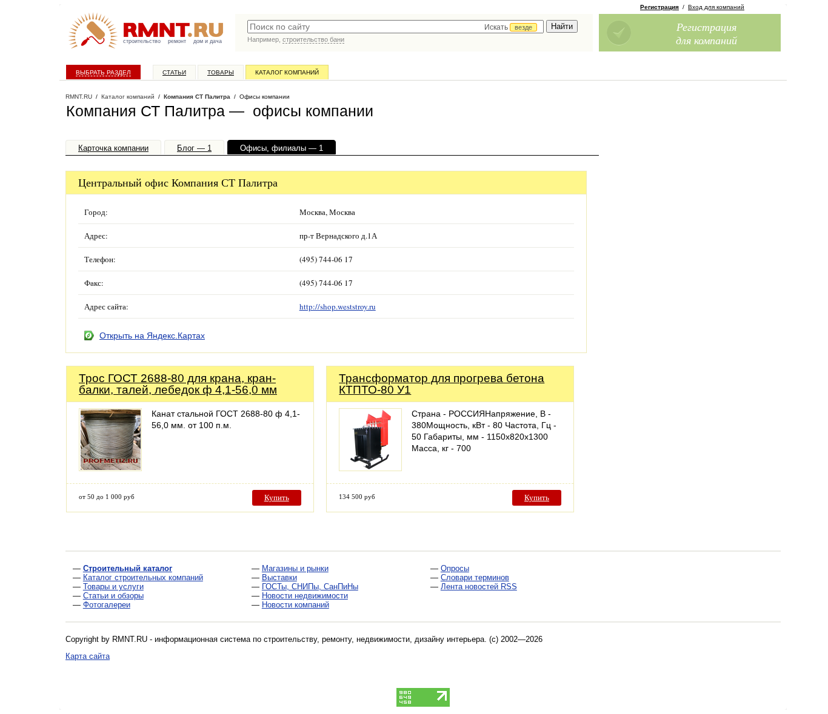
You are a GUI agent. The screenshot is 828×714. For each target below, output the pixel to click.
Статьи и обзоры (113, 595)
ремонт (177, 41)
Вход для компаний (716, 7)
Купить (276, 497)
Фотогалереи (106, 604)
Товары (220, 72)
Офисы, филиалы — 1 (281, 148)
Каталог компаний (287, 72)
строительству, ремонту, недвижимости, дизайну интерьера (374, 639)
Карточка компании (113, 148)
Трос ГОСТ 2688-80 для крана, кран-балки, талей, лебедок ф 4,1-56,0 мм (178, 384)
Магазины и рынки (295, 568)
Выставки (279, 577)
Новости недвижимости (305, 595)
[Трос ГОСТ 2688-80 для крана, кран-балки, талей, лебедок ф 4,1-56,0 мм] (110, 467)
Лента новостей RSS (479, 586)
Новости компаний (295, 604)
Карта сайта (87, 656)
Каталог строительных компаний (143, 577)
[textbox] (395, 26)
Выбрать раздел (103, 72)
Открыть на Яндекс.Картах (152, 335)
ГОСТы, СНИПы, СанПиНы (310, 586)
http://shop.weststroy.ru (337, 306)
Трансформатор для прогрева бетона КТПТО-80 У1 (441, 384)
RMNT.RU (78, 96)
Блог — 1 (194, 148)
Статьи (174, 72)
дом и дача (207, 41)
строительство (142, 41)
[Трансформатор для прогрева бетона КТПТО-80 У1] (370, 467)
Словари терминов (475, 577)
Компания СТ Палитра (197, 96)
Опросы (455, 568)
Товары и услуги (113, 586)
